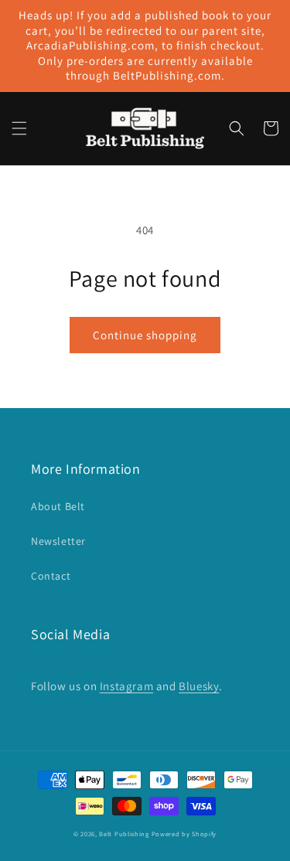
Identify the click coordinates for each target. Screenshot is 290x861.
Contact (50, 576)
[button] (19, 128)
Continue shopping (145, 335)
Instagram (126, 686)
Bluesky (199, 686)
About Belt (58, 506)
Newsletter (58, 541)
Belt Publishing (124, 833)
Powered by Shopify (184, 833)
